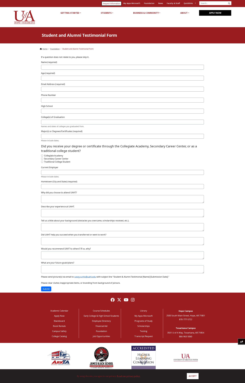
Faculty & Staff (173, 3)
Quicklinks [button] (188, 3)
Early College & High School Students (101, 315)
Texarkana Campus (186, 328)
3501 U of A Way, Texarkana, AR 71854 (185, 332)
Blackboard (59, 321)
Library (143, 310)
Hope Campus (186, 311)
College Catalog (59, 336)
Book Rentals (59, 326)
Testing (143, 331)
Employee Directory (101, 321)
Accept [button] (193, 376)
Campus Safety (59, 331)
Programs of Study (143, 321)
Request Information (111, 3)
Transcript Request (143, 336)
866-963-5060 (185, 336)
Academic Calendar (59, 310)
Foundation (149, 3)
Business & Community (146, 12)
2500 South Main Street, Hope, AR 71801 (185, 315)
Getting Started (69, 12)
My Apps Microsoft (131, 3)
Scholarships (143, 326)
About (184, 12)
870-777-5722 (185, 319)
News (160, 3)
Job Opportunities (101, 336)
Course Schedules (101, 310)
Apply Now (215, 12)
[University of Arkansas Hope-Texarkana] (24, 17)
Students (106, 12)
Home (44, 49)
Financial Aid (101, 326)
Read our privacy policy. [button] (128, 376)
